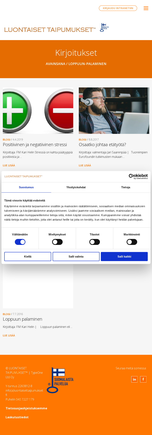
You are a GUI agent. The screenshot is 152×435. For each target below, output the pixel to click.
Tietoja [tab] (125, 187)
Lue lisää (9, 165)
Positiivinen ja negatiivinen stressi (35, 144)
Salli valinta (76, 256)
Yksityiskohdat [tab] (76, 187)
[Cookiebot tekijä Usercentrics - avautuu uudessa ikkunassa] (131, 176)
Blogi (6, 139)
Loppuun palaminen (22, 319)
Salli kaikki (124, 256)
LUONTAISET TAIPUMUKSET (50, 29)
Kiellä (27, 256)
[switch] (57, 242)
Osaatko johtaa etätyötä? (102, 144)
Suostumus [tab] (26, 187)
